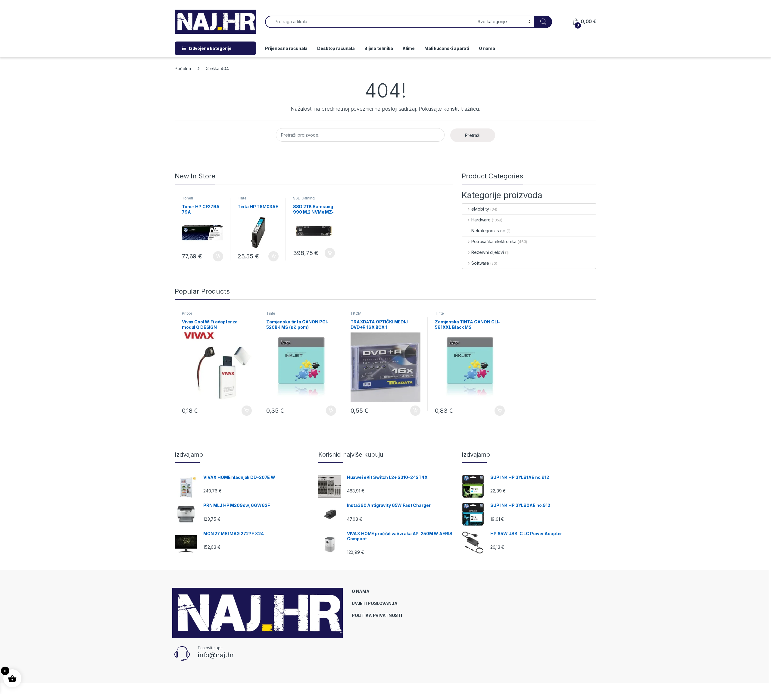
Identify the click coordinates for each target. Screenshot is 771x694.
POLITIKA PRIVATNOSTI (377, 615)
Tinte (242, 198)
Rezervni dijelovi (487, 252)
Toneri (187, 198)
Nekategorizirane (488, 230)
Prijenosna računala (286, 48)
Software (480, 263)
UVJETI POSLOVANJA (375, 603)
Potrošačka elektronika (494, 241)
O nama (487, 48)
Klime (409, 48)
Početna (183, 68)
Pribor (187, 313)
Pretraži (472, 135)
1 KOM (356, 313)
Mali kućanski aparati (446, 48)
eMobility (480, 208)
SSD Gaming (304, 198)
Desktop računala (336, 48)
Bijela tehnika (378, 48)
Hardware (481, 219)
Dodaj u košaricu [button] (215, 256)
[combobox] (369, 22)
